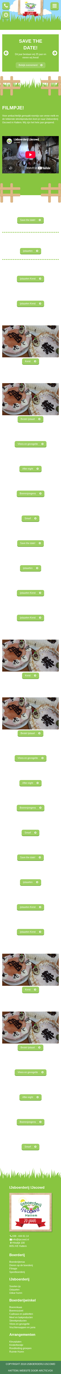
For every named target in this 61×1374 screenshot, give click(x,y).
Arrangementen (22, 1335)
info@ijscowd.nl (20, 1239)
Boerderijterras (17, 1262)
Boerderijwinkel (22, 1300)
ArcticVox (46, 1370)
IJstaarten (14, 1289)
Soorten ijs (15, 1286)
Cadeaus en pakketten (21, 1314)
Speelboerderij (17, 1272)
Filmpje (13, 1268)
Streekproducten (18, 1320)
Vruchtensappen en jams (22, 1327)
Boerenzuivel (16, 1310)
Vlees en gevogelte (19, 1324)
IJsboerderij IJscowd (27, 1187)
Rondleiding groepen (20, 1348)
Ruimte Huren (16, 1351)
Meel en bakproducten (21, 1317)
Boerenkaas (15, 1307)
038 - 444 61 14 (20, 1236)
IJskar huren (15, 1293)
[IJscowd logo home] (30, 9)
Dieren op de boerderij (21, 1265)
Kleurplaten (15, 1341)
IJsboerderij (19, 1279)
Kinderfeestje (16, 1345)
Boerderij (17, 1255)
